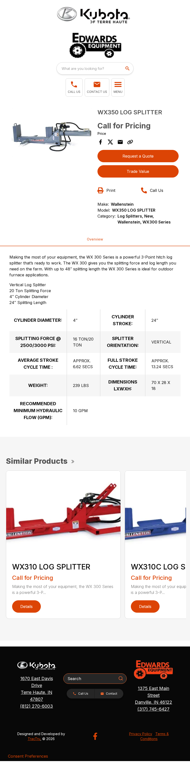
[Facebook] (95, 736)
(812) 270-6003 (36, 706)
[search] (127, 68)
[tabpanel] (52, 133)
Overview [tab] (95, 239)
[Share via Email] (120, 142)
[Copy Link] (130, 142)
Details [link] (26, 606)
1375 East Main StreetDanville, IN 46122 (153, 695)
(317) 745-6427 (153, 709)
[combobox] (95, 68)
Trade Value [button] (138, 171)
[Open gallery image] (52, 132)
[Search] (120, 678)
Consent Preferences (28, 756)
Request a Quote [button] (138, 156)
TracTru (34, 739)
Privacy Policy (140, 734)
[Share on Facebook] (100, 142)
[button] (74, 87)
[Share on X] (110, 142)
